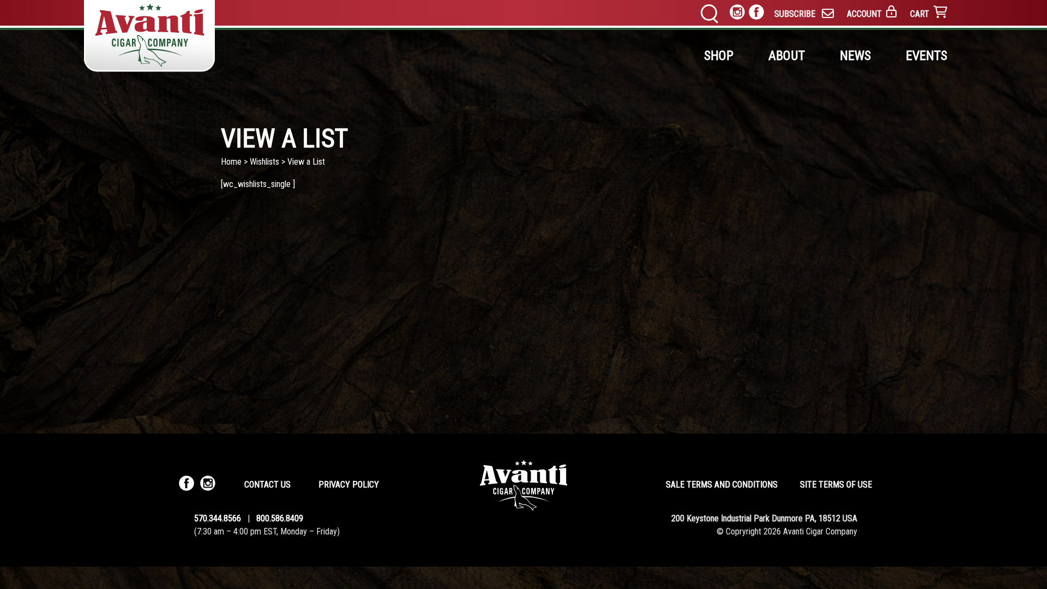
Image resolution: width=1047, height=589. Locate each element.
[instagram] (737, 13)
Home (231, 162)
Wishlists (264, 162)
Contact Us (267, 484)
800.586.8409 (279, 518)
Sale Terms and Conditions (722, 484)
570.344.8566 (217, 518)
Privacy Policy (348, 484)
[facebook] (756, 13)
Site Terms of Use (836, 484)
